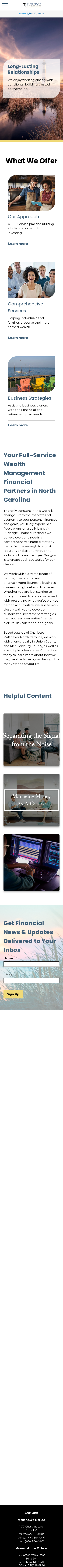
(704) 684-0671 (36, 1537)
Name (8, 958)
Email (8, 975)
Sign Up (13, 994)
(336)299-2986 (36, 1565)
